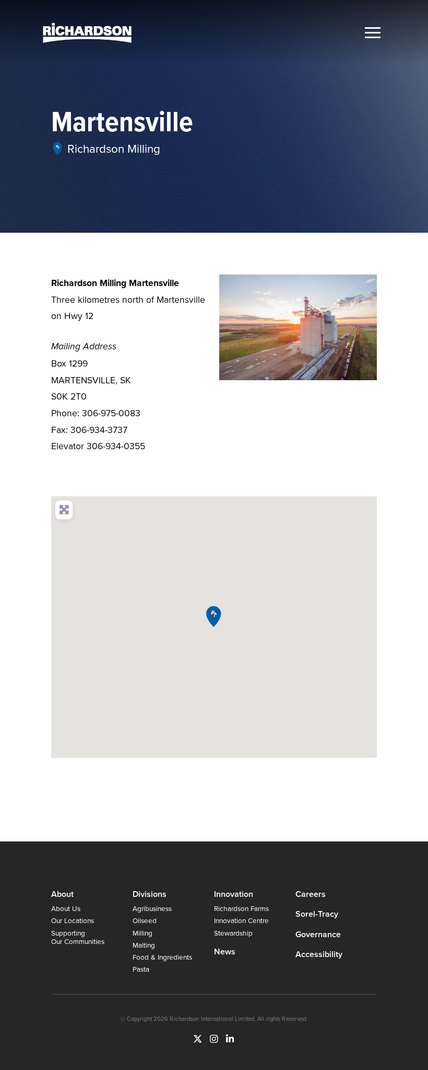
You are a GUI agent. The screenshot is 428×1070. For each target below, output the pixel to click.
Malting (144, 945)
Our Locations (72, 920)
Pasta (141, 969)
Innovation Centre (241, 920)
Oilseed (145, 920)
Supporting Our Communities (77, 937)
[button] (372, 32)
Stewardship (233, 933)
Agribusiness (152, 908)
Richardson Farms (241, 908)
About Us (65, 908)
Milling (142, 933)
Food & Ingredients (162, 957)
